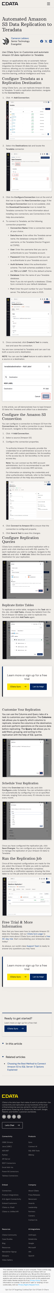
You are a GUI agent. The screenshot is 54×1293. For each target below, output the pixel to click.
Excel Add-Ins (7, 1167)
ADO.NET (5, 1151)
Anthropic (32, 1235)
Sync (30, 1142)
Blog (3, 1243)
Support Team (33, 946)
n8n (29, 1252)
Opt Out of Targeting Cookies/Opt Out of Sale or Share (27, 1290)
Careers (31, 1216)
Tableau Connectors (10, 1176)
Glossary (5, 1256)
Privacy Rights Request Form (28, 1285)
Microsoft (32, 1247)
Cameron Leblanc (20, 38)
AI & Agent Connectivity (11, 1199)
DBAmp (31, 1155)
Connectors (6, 1191)
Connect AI (32, 1146)
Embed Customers (9, 1203)
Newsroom (32, 1199)
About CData (33, 1191)
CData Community (9, 1235)
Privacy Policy (35, 1280)
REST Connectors (9, 1163)
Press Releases (34, 1195)
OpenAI (31, 1256)
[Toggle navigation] (48, 3)
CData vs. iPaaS (8, 1207)
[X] (9, 1117)
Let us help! (38, 686)
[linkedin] (4, 1117)
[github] (14, 1117)
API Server (6, 1159)
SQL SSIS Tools (34, 1151)
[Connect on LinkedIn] (50, 41)
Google (31, 1243)
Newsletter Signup (9, 1252)
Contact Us (32, 1220)
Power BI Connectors (10, 1171)
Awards (31, 1203)
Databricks (32, 1239)
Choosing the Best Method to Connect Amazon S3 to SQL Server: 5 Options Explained (26, 1066)
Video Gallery (7, 1260)
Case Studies (7, 1239)
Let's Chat (9, 1125)
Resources (6, 1247)
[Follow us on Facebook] (41, 41)
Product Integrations (10, 1195)
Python (5, 1155)
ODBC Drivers (7, 1142)
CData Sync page (35, 934)
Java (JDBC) (7, 1146)
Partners (31, 1211)
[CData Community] (19, 1117)
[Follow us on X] (46, 41)
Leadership (32, 1207)
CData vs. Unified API (10, 1211)
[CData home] (12, 3)
